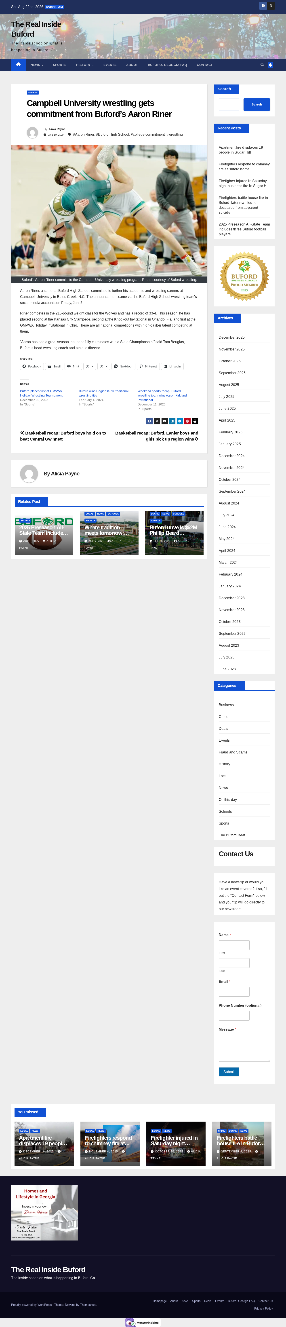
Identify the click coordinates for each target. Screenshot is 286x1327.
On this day (228, 800)
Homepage (160, 1301)
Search (224, 89)
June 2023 (227, 669)
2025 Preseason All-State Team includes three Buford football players (244, 229)
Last (222, 971)
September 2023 (232, 633)
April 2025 (227, 420)
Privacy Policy (263, 1308)
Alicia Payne (56, 129)
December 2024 (232, 456)
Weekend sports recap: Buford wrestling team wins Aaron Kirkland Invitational (162, 395)
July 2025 (227, 397)
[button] (262, 65)
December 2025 (232, 337)
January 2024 (230, 586)
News (36, 65)
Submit (229, 1072)
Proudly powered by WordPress (32, 1304)
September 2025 (232, 373)
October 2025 (230, 361)
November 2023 (232, 610)
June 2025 (227, 408)
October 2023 (230, 622)
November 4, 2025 (104, 1151)
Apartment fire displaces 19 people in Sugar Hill (42, 1143)
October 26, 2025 (169, 1151)
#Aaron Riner (83, 134)
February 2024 (231, 574)
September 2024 (232, 491)
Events (109, 65)
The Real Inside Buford (48, 1269)
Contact (205, 65)
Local (89, 514)
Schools (113, 514)
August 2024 (229, 503)
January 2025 (230, 444)
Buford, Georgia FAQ (167, 65)
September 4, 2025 (236, 1151)
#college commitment (148, 134)
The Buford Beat (232, 835)
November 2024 (232, 468)
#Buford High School (112, 134)
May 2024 (227, 539)
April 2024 (227, 551)
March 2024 (228, 562)
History (84, 65)
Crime (224, 717)
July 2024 (227, 515)
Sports (59, 65)
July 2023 (227, 657)
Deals (223, 728)
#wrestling (174, 134)
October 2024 (230, 479)
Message (227, 1029)
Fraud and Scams (233, 752)
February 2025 (231, 432)
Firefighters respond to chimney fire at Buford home (108, 1143)
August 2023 (229, 645)
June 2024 (227, 527)
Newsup (70, 1304)
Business (226, 705)
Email (224, 981)
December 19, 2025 (39, 1151)
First (222, 953)
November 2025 (232, 349)
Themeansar (88, 1304)
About (132, 65)
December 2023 (232, 598)
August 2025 (229, 385)
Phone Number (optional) (240, 1005)
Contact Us (266, 1301)
